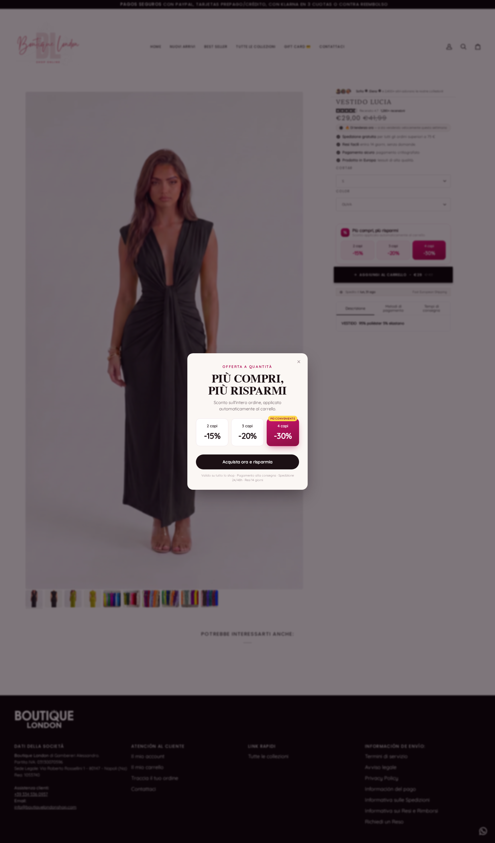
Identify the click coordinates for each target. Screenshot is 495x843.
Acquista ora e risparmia (248, 462)
